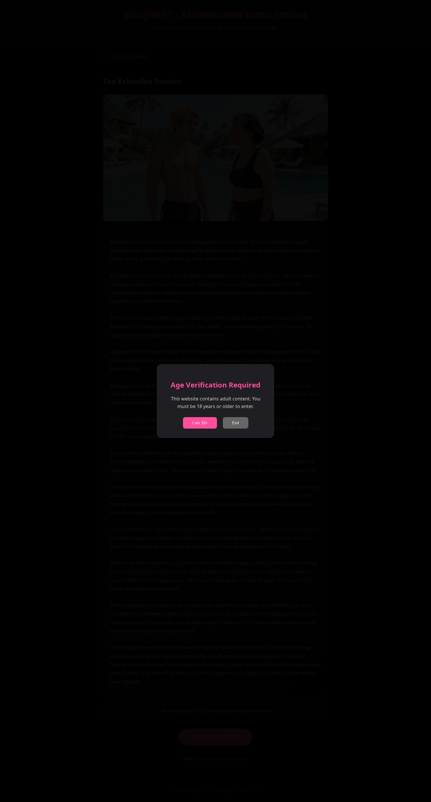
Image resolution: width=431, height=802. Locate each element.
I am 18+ (200, 423)
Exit (235, 423)
